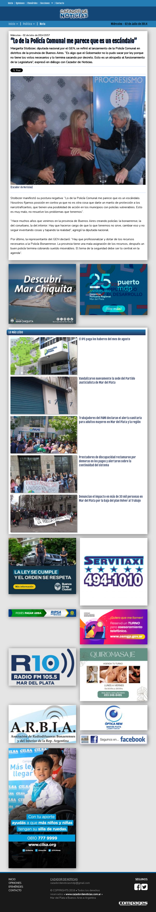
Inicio (10, 3)
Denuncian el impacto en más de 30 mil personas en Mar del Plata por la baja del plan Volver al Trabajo (111, 498)
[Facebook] (137, 888)
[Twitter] (144, 888)
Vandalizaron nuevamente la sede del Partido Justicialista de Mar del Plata (107, 380)
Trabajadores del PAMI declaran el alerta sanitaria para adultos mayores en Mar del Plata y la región (110, 420)
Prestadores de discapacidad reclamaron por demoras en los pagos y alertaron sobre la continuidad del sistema (107, 461)
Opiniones (20, 3)
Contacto (60, 3)
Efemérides (32, 3)
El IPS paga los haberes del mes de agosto (104, 339)
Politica (27, 24)
